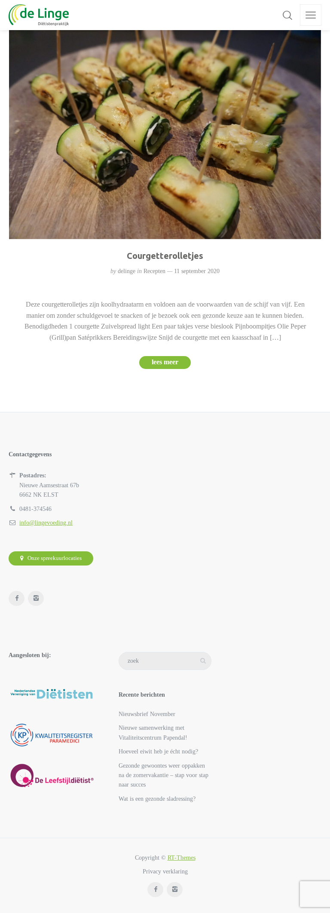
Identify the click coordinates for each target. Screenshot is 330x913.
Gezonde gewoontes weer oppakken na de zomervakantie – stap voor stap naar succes (163, 775)
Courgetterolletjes (165, 256)
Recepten (154, 271)
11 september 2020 (197, 271)
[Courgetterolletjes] (165, 134)
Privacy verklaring (165, 871)
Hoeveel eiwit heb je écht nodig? (158, 751)
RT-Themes (182, 858)
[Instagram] (36, 598)
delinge (126, 271)
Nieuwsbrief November (147, 714)
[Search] (287, 15)
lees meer (165, 362)
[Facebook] (16, 598)
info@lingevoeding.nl (46, 523)
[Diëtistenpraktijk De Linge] (39, 15)
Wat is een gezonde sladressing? (157, 799)
